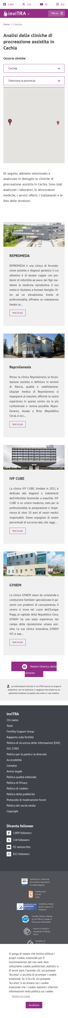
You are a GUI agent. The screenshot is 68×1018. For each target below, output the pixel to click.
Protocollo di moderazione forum (26, 799)
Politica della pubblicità (21, 794)
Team (10, 725)
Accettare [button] (34, 1005)
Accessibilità (14, 760)
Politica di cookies (17, 788)
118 (28, 4)
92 (46, 4)
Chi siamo (12, 720)
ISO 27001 (13, 748)
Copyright (12, 811)
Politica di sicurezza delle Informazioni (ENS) (33, 742)
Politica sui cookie (21, 996)
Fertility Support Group (20, 731)
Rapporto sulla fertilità (20, 737)
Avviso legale (14, 771)
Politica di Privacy (17, 782)
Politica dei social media (21, 805)
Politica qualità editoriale (21, 777)
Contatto (12, 765)
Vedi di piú (17, 312)
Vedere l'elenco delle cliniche (41, 669)
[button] (58, 123)
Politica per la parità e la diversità (26, 754)
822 (62, 4)
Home (6, 24)
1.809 (10, 4)
